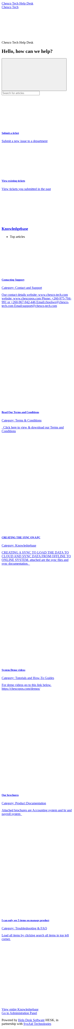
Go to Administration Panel (19, 1013)
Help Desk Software (31, 1020)
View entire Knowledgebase (20, 1009)
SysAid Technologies (37, 1024)
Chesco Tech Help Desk (17, 3)
